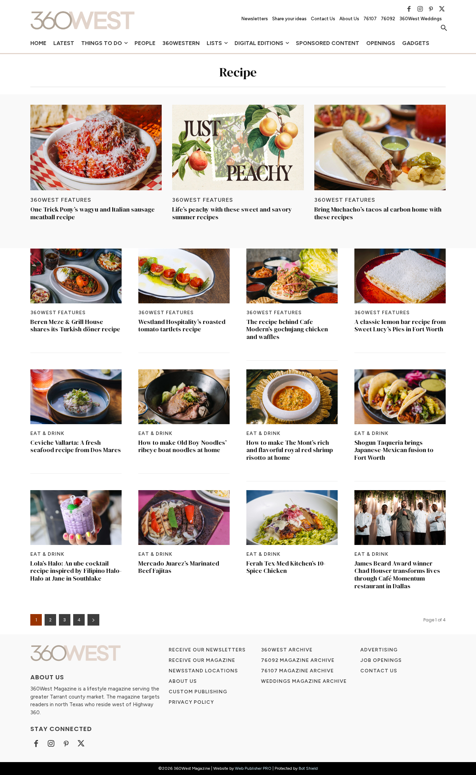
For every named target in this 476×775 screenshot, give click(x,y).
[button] (444, 28)
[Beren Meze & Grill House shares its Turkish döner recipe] (76, 276)
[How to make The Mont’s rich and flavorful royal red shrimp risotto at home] (292, 396)
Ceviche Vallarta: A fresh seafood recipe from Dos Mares (75, 446)
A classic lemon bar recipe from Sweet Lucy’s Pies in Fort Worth (400, 325)
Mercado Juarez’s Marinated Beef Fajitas (178, 567)
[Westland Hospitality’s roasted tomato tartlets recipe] (184, 276)
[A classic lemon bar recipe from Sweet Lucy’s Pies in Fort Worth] (400, 276)
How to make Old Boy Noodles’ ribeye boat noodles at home (182, 446)
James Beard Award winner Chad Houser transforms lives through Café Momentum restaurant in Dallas (397, 574)
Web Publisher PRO (253, 768)
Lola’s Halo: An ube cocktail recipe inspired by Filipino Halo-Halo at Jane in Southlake (76, 571)
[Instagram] (420, 9)
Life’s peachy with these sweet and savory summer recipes (232, 213)
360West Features (60, 200)
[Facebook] (409, 9)
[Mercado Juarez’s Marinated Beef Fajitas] (184, 517)
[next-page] (93, 620)
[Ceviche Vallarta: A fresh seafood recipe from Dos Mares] (76, 396)
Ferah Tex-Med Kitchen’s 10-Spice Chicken (285, 567)
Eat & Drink (47, 433)
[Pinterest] (431, 9)
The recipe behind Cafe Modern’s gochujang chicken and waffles (287, 329)
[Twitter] (442, 9)
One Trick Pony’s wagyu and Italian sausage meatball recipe (92, 213)
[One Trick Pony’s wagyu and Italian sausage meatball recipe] (96, 147)
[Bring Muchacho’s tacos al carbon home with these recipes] (380, 147)
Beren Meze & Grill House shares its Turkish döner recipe (75, 325)
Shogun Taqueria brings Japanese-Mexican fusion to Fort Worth (393, 450)
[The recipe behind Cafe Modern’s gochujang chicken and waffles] (292, 276)
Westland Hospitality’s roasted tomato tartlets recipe (181, 325)
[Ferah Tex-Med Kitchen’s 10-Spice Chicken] (292, 517)
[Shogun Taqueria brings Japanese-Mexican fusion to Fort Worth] (400, 396)
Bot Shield (308, 768)
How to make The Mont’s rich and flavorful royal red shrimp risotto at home (289, 450)
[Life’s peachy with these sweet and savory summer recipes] (238, 147)
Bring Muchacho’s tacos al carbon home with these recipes (378, 213)
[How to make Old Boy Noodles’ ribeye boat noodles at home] (184, 396)
